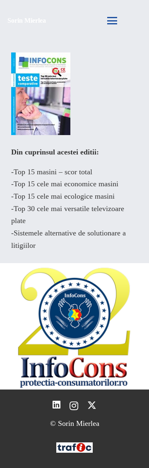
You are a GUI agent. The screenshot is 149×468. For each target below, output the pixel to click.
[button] (112, 21)
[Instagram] (74, 406)
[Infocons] (74, 326)
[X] (91, 405)
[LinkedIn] (56, 405)
